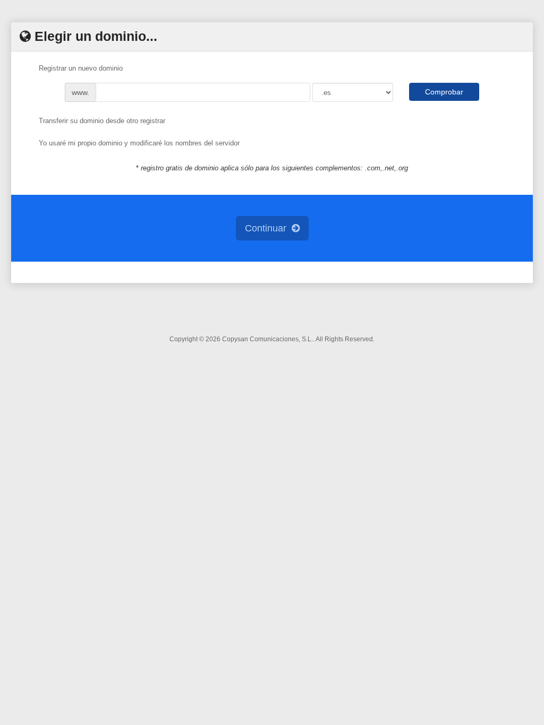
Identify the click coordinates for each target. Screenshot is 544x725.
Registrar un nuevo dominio (81, 69)
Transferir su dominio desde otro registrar (102, 121)
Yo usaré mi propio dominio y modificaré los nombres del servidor (139, 144)
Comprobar (444, 92)
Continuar (268, 228)
